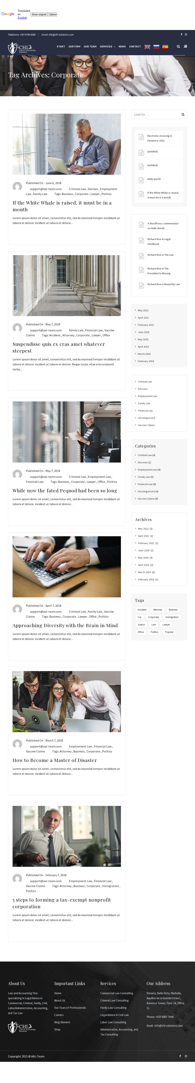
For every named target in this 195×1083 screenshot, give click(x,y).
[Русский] (156, 47)
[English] (147, 47)
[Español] (165, 47)
